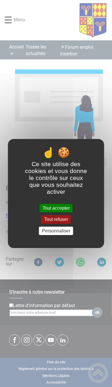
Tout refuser (56, 219)
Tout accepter (56, 208)
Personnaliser (56, 230)
